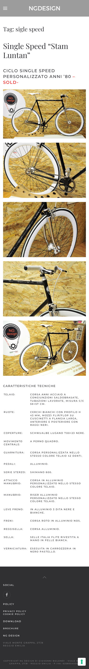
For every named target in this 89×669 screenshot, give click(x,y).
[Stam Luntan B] (44, 170)
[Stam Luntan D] (44, 288)
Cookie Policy (14, 614)
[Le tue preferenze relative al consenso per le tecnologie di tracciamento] (82, 662)
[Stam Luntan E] (44, 348)
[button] (5, 8)
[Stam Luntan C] (44, 229)
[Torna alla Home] (44, 8)
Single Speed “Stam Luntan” (35, 50)
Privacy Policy (14, 611)
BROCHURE (11, 628)
